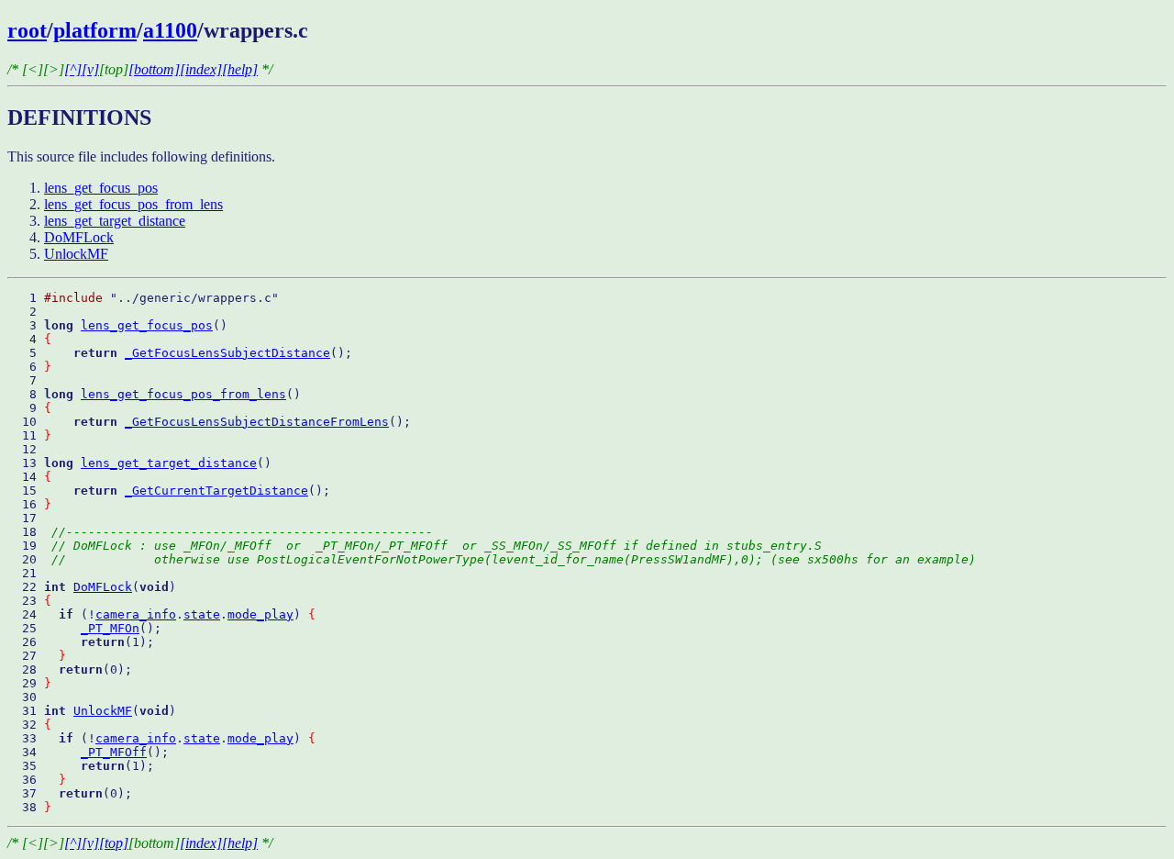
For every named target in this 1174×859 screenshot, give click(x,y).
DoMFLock (79, 237)
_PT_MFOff (114, 752)
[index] (201, 69)
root (27, 30)
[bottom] (154, 69)
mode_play (260, 614)
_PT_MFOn (110, 628)
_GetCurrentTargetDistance (216, 490)
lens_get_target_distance (114, 221)
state (201, 614)
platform (95, 30)
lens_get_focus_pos (101, 187)
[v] (90, 69)
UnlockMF (76, 254)
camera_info (135, 614)
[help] (240, 69)
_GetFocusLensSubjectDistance (227, 353)
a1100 (170, 30)
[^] (73, 69)
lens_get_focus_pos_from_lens (133, 204)
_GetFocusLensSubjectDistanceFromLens (257, 422)
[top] (113, 843)
